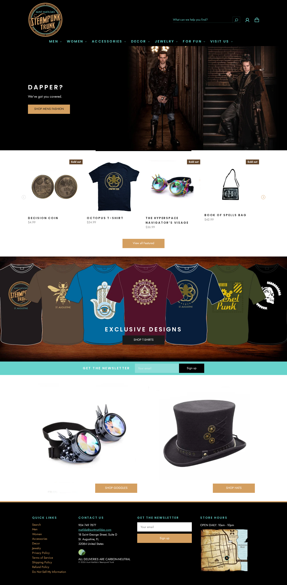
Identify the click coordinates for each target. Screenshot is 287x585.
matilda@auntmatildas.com (94, 530)
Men (54, 41)
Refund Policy (40, 567)
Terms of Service (42, 558)
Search (36, 525)
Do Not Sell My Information (49, 572)
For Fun (193, 41)
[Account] (247, 19)
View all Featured (143, 243)
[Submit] (236, 20)
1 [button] (48, 150)
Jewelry (165, 41)
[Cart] (257, 19)
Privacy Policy (41, 553)
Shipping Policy (42, 562)
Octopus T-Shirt (105, 218)
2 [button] (143, 150)
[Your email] (157, 368)
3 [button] (239, 150)
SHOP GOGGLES (116, 488)
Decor (139, 41)
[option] (143, 98)
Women (76, 41)
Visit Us (220, 41)
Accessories (108, 41)
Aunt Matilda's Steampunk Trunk (100, 562)
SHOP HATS (234, 488)
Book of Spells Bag (225, 215)
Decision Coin (43, 218)
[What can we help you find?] (206, 19)
